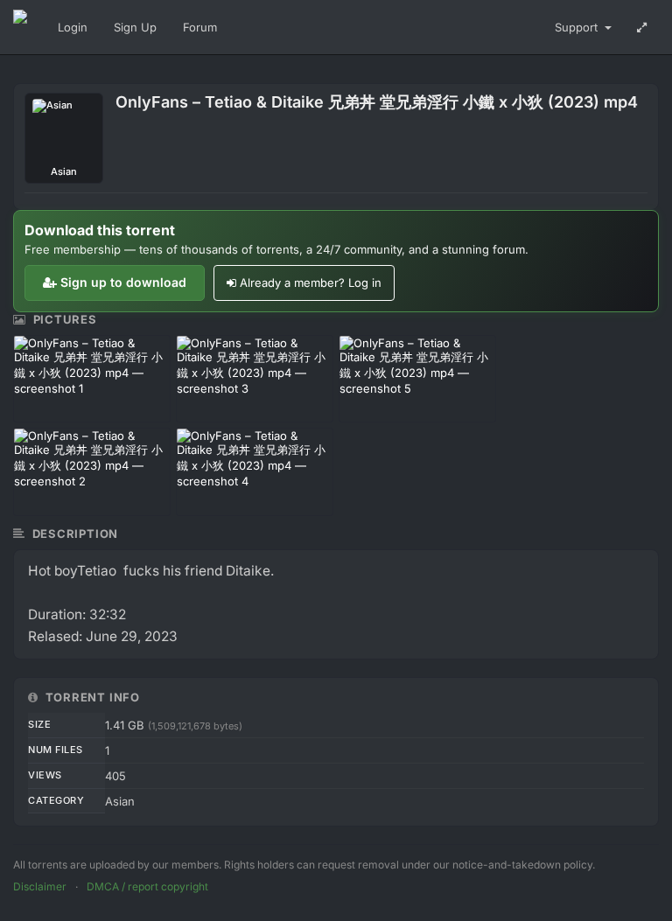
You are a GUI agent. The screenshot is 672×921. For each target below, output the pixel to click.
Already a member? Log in (311, 283)
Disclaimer (39, 886)
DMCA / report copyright (147, 886)
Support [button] (578, 27)
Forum (200, 27)
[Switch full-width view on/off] (642, 27)
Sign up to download (123, 282)
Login (73, 27)
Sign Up (135, 27)
